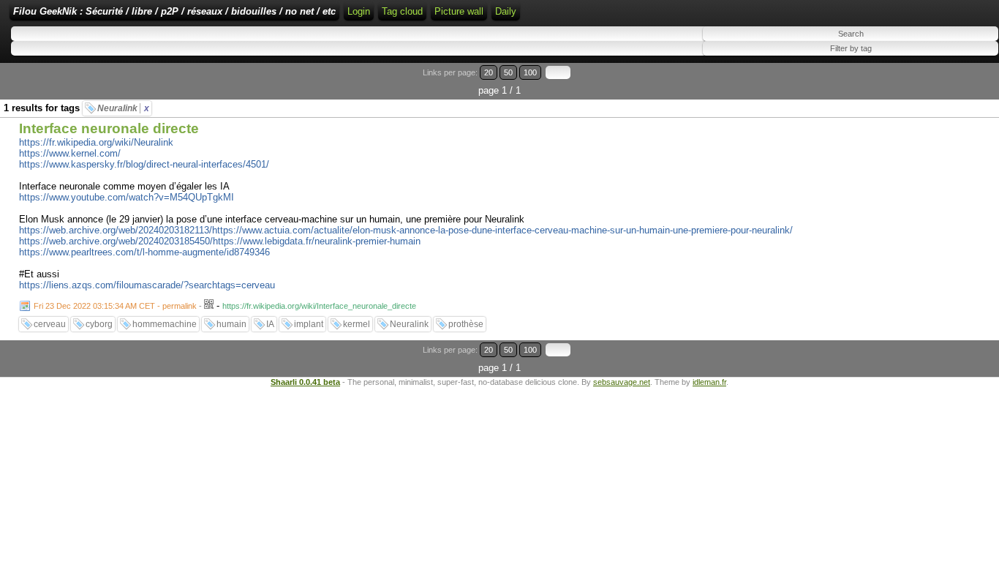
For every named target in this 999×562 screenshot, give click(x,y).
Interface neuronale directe (109, 128)
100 (530, 72)
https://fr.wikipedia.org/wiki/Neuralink (96, 142)
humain (231, 324)
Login (358, 11)
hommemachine (164, 324)
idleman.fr (709, 382)
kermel (356, 324)
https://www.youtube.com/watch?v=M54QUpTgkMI (126, 197)
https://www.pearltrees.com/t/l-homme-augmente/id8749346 (144, 252)
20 (488, 72)
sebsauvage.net (621, 382)
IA (270, 324)
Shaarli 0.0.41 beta (305, 382)
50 (508, 72)
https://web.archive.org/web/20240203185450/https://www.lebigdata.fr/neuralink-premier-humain (220, 241)
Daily (505, 11)
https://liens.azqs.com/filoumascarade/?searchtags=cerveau (147, 285)
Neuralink (123, 108)
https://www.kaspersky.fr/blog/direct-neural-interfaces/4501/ (144, 164)
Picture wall (458, 11)
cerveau (50, 324)
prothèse (465, 324)
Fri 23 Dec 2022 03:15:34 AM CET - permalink (115, 305)
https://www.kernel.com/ (70, 153)
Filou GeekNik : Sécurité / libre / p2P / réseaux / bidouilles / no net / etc (174, 11)
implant (308, 324)
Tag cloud (402, 11)
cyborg (99, 324)
